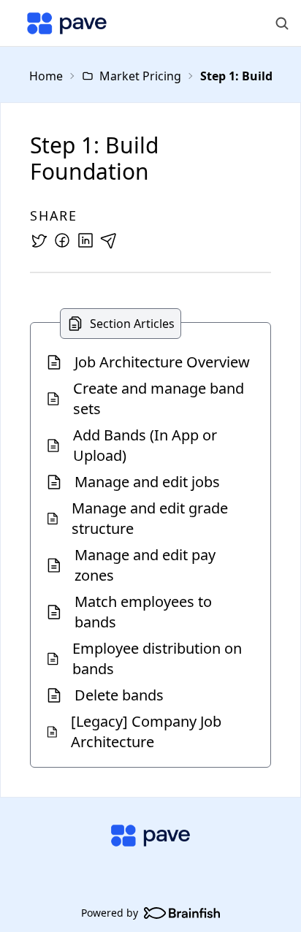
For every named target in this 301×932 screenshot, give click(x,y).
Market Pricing (140, 76)
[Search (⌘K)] (282, 23)
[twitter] (38, 240)
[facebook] (62, 240)
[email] (109, 240)
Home (46, 76)
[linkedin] (85, 240)
